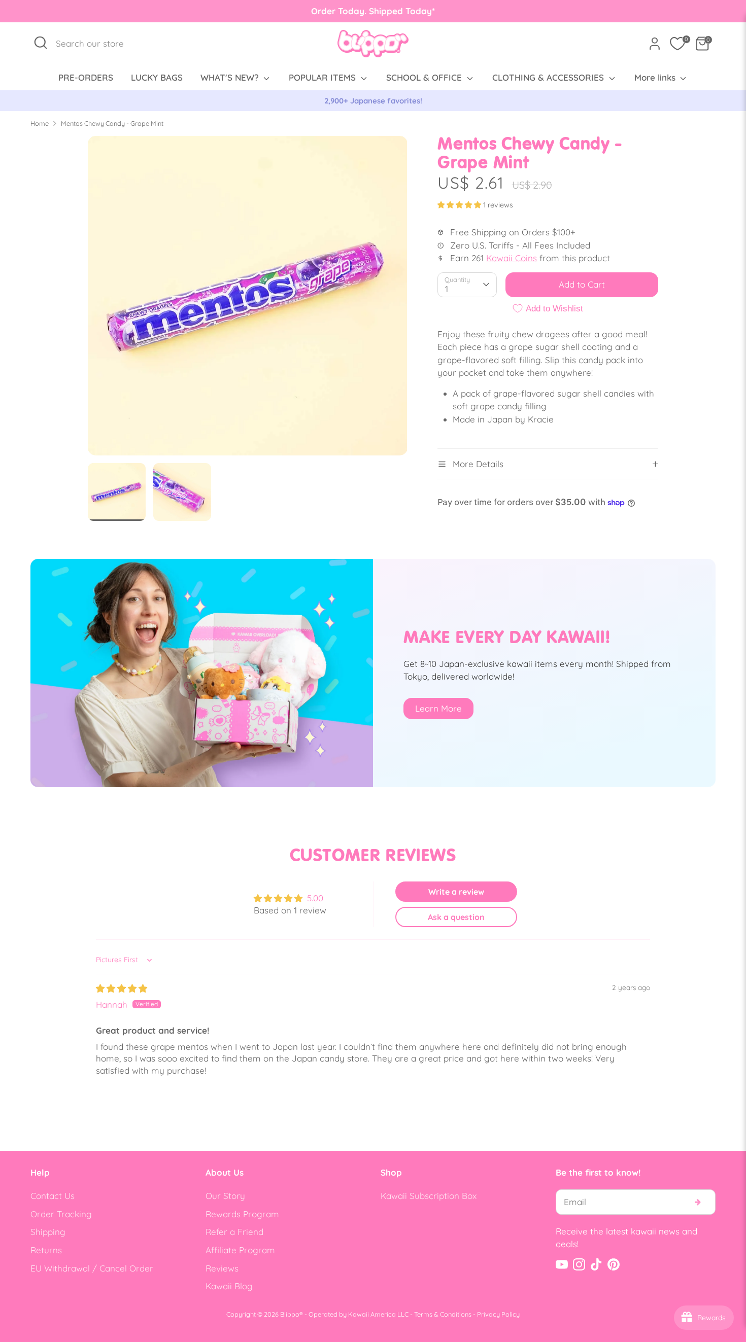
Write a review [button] (456, 892)
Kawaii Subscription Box (429, 1195)
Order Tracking (61, 1214)
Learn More (438, 708)
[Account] (655, 43)
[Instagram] (579, 1264)
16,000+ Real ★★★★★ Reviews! (373, 100)
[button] (460, 204)
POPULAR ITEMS (323, 77)
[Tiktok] (596, 1264)
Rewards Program (242, 1214)
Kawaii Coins (511, 258)
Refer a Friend (234, 1231)
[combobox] (95, 43)
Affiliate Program (240, 1250)
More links (656, 77)
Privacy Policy (498, 1314)
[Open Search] (40, 42)
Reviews (222, 1268)
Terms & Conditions (442, 1314)
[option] (373, 101)
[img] (121, 988)
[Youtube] (562, 1264)
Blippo (289, 1314)
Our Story (225, 1195)
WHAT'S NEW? (230, 77)
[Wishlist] (677, 44)
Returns (46, 1250)
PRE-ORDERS (85, 77)
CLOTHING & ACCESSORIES (549, 77)
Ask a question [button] (456, 917)
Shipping (47, 1231)
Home (39, 123)
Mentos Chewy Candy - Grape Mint (112, 123)
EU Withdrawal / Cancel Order (91, 1268)
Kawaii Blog (229, 1286)
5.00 (315, 898)
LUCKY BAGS (157, 77)
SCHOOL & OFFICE (425, 77)
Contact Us (52, 1195)
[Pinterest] (613, 1264)
